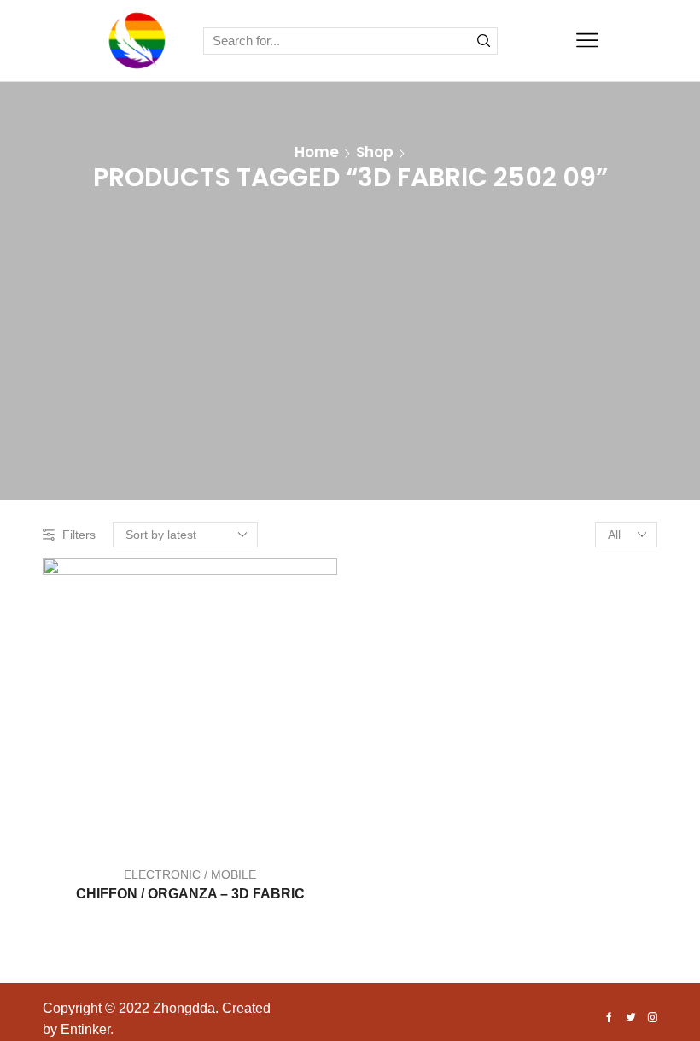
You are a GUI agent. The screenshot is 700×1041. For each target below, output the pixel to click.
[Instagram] (652, 1019)
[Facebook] (609, 1019)
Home (317, 152)
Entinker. (87, 1029)
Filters (79, 534)
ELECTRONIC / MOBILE (190, 874)
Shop (375, 152)
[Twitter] (631, 1019)
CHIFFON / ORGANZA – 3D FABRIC (190, 893)
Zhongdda (184, 1008)
